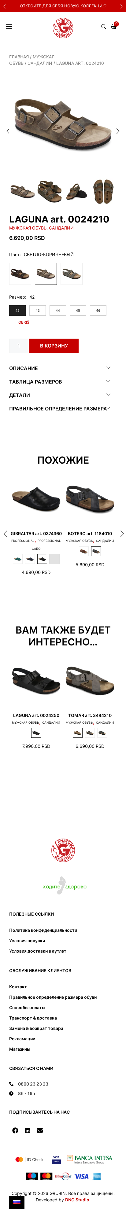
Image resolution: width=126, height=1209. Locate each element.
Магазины (19, 1049)
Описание (23, 368)
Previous (5, 6)
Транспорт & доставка (33, 1017)
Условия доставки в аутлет (37, 951)
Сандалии (40, 63)
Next (121, 6)
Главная (19, 56)
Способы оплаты (27, 1007)
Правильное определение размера (58, 409)
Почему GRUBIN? (69, 5)
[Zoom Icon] (63, 124)
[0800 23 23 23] (28, 1084)
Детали (19, 395)
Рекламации (22, 1038)
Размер (17, 296)
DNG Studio (77, 1199)
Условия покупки (27, 940)
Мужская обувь (27, 227)
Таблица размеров (35, 382)
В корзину (54, 346)
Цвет (14, 254)
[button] (15, 1130)
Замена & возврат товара (36, 1028)
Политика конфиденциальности (43, 930)
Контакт (18, 986)
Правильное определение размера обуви (53, 997)
